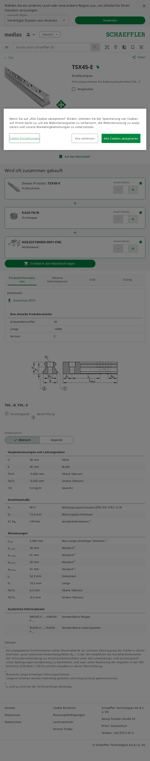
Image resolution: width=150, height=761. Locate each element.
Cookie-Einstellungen (24, 138)
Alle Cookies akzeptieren (121, 138)
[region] (75, 129)
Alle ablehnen (85, 138)
